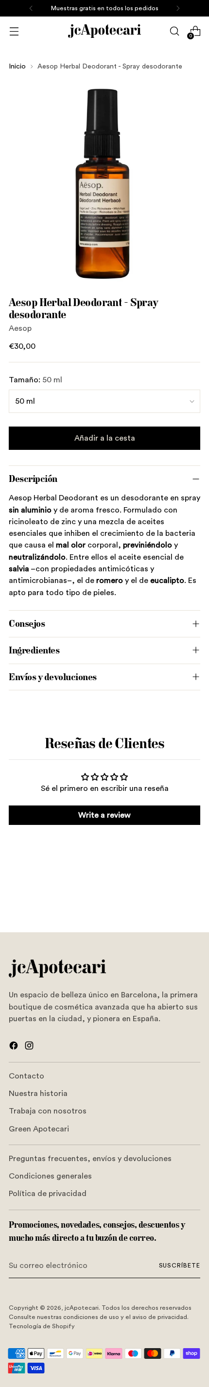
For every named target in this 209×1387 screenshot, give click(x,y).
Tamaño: (35, 380)
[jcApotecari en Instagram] (30, 1047)
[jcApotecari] (104, 31)
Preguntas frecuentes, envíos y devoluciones (90, 1159)
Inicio (17, 66)
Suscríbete (179, 1265)
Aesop (20, 328)
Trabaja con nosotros (48, 1111)
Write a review (104, 815)
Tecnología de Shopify (42, 1326)
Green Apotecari (39, 1129)
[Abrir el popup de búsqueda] (174, 31)
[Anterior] (31, 8)
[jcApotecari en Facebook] (14, 1047)
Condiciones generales (50, 1176)
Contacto (26, 1076)
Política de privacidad (48, 1194)
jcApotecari (82, 1308)
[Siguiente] (178, 8)
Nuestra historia (38, 1093)
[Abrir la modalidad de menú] (14, 31)
